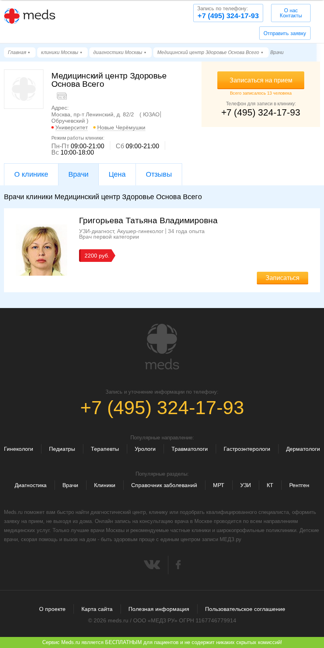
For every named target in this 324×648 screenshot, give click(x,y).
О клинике (31, 174)
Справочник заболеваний (164, 485)
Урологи (145, 449)
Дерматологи (303, 449)
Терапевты (105, 449)
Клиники (104, 485)
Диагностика (31, 485)
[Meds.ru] (162, 347)
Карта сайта (97, 609)
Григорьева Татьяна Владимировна (148, 220)
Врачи (70, 485)
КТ (270, 485)
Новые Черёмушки (121, 127)
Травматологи (189, 449)
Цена (117, 174)
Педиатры (62, 449)
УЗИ (245, 485)
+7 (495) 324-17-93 (228, 13)
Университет (71, 127)
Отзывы (159, 174)
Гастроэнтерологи (247, 449)
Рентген (299, 485)
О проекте (52, 609)
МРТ (218, 485)
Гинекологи (18, 449)
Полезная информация (158, 609)
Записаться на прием (261, 80)
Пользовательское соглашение (245, 609)
